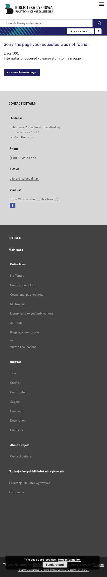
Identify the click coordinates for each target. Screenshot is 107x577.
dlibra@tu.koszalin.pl (24, 178)
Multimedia (18, 304)
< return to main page (21, 72)
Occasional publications (26, 294)
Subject (15, 401)
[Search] (100, 23)
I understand (55, 564)
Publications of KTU (24, 285)
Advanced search (80, 31)
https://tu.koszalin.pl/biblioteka (32, 199)
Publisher (16, 430)
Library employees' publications (32, 313)
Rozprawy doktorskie (24, 332)
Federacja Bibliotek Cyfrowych (29, 483)
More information (69, 559)
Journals (16, 323)
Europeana (16, 492)
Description (18, 420)
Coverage (16, 411)
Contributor (18, 392)
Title (13, 373)
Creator (15, 383)
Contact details (20, 456)
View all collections (23, 347)
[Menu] (101, 4)
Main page (16, 250)
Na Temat (17, 275)
